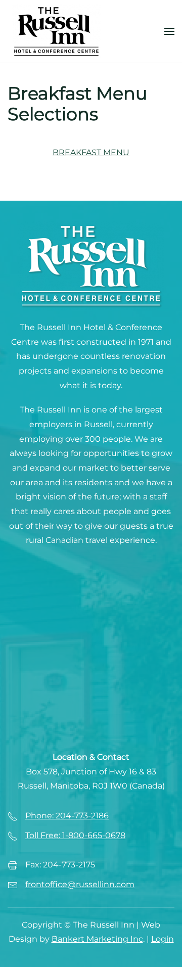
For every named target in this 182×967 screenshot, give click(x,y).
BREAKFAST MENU (91, 152)
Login (162, 939)
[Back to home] (56, 31)
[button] (169, 31)
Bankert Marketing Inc (97, 939)
